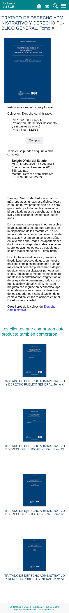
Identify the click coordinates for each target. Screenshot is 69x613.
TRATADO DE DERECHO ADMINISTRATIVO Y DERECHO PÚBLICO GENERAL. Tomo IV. (34, 512)
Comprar (34, 140)
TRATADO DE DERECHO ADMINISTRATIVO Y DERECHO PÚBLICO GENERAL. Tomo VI (34, 577)
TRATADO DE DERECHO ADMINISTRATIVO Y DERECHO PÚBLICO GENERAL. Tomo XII (34, 447)
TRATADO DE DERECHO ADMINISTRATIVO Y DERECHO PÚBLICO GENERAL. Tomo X (34, 383)
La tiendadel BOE (9, 5)
